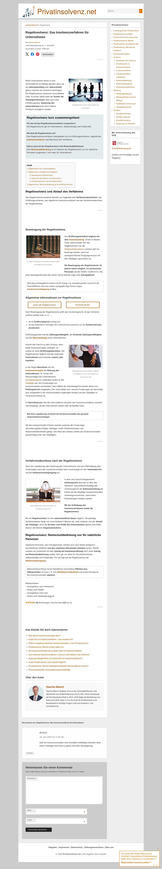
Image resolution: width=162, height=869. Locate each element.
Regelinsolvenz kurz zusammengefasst (41, 168)
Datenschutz (77, 847)
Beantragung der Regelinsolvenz (42, 175)
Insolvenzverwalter (34, 370)
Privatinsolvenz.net (66, 11)
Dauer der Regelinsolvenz (44, 305)
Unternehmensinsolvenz (125, 87)
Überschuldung (39, 338)
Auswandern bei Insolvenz (126, 60)
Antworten (30, 753)
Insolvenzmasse (33, 380)
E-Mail (29, 820)
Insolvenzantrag (76, 240)
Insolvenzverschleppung (38, 289)
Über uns (109, 847)
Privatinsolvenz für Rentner (123, 41)
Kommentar (31, 778)
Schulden (116, 110)
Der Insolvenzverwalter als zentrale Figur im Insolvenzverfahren (55, 651)
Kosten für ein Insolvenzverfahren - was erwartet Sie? (50, 639)
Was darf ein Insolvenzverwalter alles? (44, 636)
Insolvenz (117, 57)
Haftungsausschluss (93, 847)
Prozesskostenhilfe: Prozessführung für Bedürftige (49, 670)
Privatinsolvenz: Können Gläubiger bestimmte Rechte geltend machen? (58, 666)
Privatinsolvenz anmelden (123, 34)
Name (29, 810)
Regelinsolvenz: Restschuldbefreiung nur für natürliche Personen (50, 184)
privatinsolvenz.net (31, 25)
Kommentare (48, 54)
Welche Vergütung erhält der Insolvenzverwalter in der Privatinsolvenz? (58, 643)
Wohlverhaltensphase (35, 561)
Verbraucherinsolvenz (74, 249)
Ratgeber (53, 847)
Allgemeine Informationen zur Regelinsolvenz (46, 178)
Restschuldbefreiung (41, 149)
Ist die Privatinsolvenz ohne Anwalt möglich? (47, 662)
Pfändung (117, 90)
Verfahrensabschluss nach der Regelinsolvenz (47, 181)
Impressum (64, 847)
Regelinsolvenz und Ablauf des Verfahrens (42, 172)
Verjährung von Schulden (125, 124)
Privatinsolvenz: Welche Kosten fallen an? (46, 647)
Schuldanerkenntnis (123, 114)
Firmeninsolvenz (82, 305)
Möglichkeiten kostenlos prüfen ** (136, 863)
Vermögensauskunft (123, 107)
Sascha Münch (34, 42)
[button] (27, 55)
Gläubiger (29, 383)
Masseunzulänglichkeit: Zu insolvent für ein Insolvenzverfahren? (55, 658)
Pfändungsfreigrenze (124, 94)
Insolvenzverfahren (36, 140)
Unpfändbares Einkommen (126, 104)
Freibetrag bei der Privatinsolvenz (126, 31)
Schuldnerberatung (123, 120)
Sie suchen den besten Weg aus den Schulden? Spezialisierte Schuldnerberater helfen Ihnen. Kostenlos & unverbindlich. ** (139, 856)
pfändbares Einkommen (68, 572)
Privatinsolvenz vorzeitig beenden (126, 44)
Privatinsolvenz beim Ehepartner (125, 37)
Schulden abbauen (123, 117)
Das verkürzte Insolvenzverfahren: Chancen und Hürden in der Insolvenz (58, 655)
